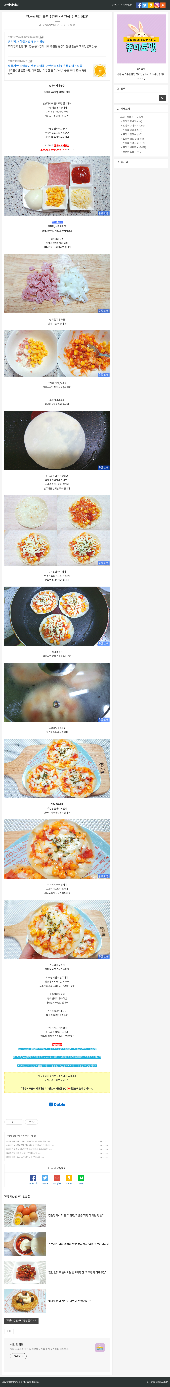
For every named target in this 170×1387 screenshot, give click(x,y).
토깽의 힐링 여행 (133, 134)
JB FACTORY (163, 1382)
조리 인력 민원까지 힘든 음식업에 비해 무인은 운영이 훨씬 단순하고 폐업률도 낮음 (52, 46)
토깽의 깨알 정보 (134, 147)
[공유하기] (16, 1121)
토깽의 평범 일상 (132, 121)
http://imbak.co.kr (17, 61)
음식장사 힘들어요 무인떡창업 (26, 42)
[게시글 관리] (20, 1121)
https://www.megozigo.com (23, 37)
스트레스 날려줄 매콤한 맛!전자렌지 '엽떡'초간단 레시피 (28, 1145)
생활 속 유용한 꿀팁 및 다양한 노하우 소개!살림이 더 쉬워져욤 (39, 1349)
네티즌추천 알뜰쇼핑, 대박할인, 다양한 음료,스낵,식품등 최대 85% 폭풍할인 (47, 72)
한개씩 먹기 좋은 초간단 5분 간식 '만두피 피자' (57, 17)
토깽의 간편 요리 (49, 25)
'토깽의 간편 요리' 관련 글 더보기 (21, 1320)
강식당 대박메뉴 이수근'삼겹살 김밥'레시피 (23, 1157)
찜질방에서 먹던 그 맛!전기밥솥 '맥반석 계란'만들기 (26, 1142)
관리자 (115, 5)
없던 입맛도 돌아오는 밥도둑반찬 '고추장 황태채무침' (27, 1149)
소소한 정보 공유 (131, 117)
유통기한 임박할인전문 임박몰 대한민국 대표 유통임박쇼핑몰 (45, 66)
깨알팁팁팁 (11, 5)
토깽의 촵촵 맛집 (133, 139)
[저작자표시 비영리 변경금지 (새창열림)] (42, 1122)
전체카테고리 (127, 5)
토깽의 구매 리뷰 (134, 125)
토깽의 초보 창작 (132, 152)
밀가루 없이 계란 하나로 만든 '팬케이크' (21, 1153)
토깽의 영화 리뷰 (132, 130)
